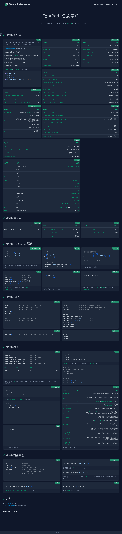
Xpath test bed (10, 49)
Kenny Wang (63, 532)
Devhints (8, 503)
